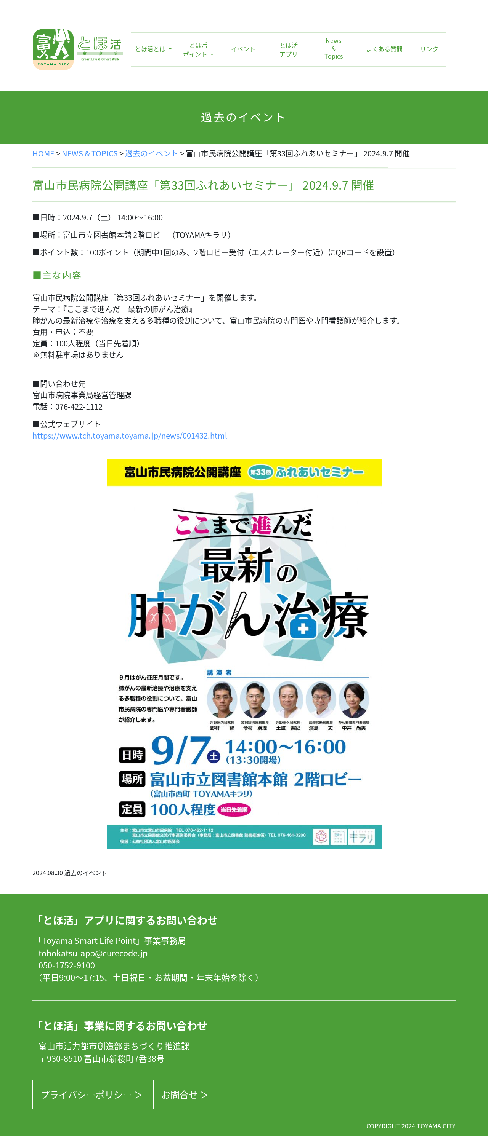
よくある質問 (384, 48)
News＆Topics (333, 49)
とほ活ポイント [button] (196, 49)
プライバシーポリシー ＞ (91, 1094)
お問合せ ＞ (185, 1094)
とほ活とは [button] (151, 48)
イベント (243, 48)
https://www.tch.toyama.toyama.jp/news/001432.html (129, 435)
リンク (429, 48)
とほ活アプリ (288, 49)
